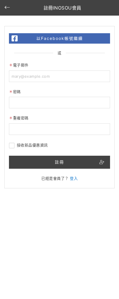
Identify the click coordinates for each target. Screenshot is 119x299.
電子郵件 (21, 65)
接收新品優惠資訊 (32, 145)
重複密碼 (21, 118)
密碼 (17, 91)
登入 (74, 178)
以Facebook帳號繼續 (59, 38)
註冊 (59, 161)
